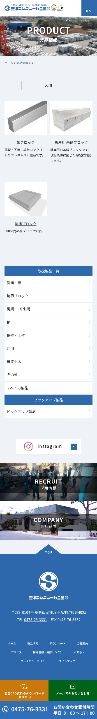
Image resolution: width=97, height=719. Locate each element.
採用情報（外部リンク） (48, 652)
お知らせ (79, 652)
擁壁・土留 (16, 335)
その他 (12, 374)
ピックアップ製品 (21, 411)
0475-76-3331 (35, 619)
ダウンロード (57, 643)
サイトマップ (67, 661)
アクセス (16, 652)
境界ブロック (17, 295)
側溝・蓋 (14, 282)
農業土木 (14, 361)
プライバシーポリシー (34, 661)
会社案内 (82, 643)
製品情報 (32, 643)
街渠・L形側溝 (18, 309)
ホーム (12, 643)
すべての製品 (17, 388)
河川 (10, 348)
